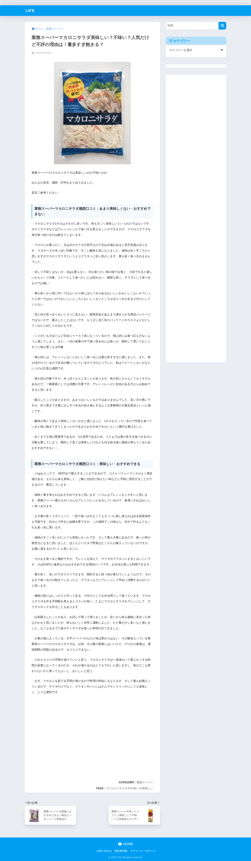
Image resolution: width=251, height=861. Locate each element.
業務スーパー (145, 782)
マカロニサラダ (117, 788)
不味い (135, 788)
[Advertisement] (92, 735)
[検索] (222, 26)
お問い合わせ (104, 851)
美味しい (147, 788)
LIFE (30, 10)
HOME (127, 844)
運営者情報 (121, 851)
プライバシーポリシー (143, 851)
